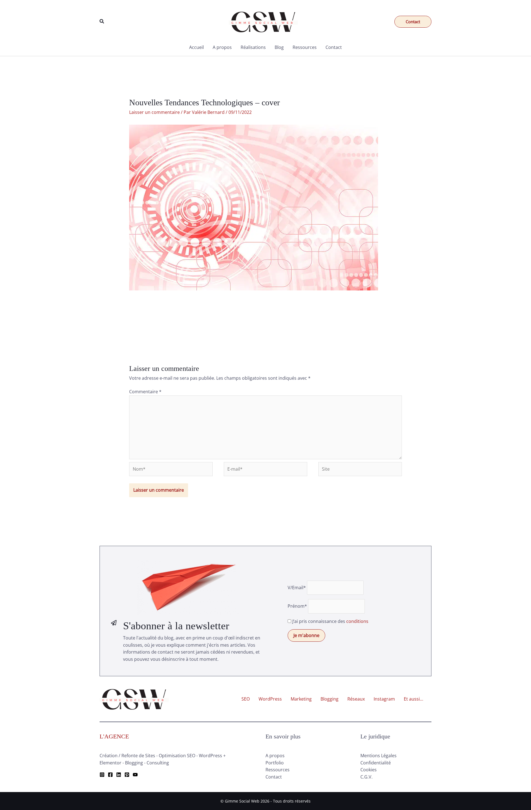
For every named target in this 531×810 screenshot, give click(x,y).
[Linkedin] (118, 774)
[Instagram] (102, 774)
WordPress (270, 699)
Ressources (305, 47)
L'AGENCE (114, 736)
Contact (334, 47)
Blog (279, 47)
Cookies (368, 770)
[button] (102, 21)
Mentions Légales (378, 756)
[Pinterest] (126, 774)
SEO (245, 699)
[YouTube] (135, 774)
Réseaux (356, 699)
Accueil (196, 47)
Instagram (384, 699)
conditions (357, 621)
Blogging (330, 699)
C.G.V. (366, 777)
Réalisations (253, 47)
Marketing (301, 699)
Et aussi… (413, 699)
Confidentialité (375, 763)
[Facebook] (110, 774)
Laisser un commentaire (154, 112)
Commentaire (145, 392)
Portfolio (275, 763)
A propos (222, 47)
